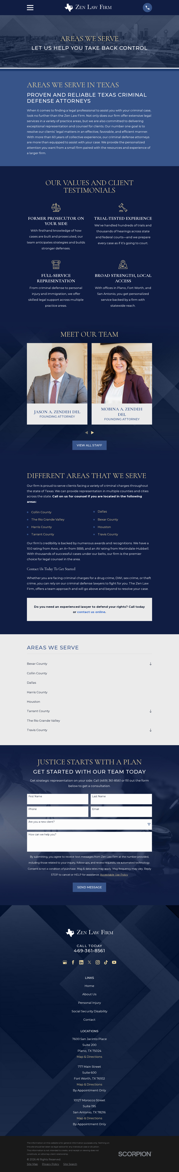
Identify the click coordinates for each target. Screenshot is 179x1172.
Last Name (99, 796)
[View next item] (92, 432)
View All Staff (89, 445)
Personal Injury (89, 1002)
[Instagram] (98, 962)
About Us (89, 994)
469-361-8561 (89, 950)
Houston (104, 527)
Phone (32, 809)
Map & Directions (89, 1056)
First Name (35, 796)
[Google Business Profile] (65, 962)
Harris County (41, 527)
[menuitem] (87, 663)
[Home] (88, 8)
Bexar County (108, 519)
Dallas (102, 511)
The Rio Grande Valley (47, 519)
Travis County (108, 534)
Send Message (89, 887)
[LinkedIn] (81, 962)
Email (95, 809)
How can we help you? (42, 834)
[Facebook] (73, 962)
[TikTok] (106, 962)
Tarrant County (42, 534)
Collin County (41, 512)
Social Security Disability (89, 1011)
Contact (89, 1019)
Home (89, 986)
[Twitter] (89, 962)
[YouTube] (114, 962)
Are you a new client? (41, 821)
